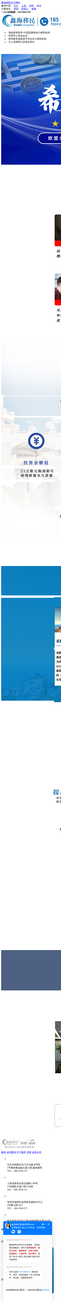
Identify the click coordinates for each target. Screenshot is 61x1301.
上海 (23, 5)
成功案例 (11, 1152)
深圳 (31, 5)
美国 (16, 9)
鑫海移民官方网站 (10, 2)
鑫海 (3, 1152)
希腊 (33, 9)
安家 (29, 1152)
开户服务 (21, 1152)
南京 (39, 5)
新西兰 (24, 9)
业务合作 (36, 1152)
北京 (16, 5)
